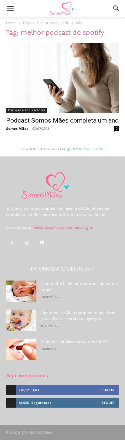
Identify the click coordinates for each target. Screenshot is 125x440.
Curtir (108, 390)
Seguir (108, 402)
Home (11, 22)
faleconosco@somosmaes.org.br (62, 227)
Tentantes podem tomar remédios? (74, 341)
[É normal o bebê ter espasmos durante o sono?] (21, 291)
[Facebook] (12, 243)
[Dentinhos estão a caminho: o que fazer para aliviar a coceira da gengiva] (21, 320)
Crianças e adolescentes (27, 110)
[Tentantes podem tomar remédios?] (21, 349)
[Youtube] (42, 243)
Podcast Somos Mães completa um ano (62, 120)
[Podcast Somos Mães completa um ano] (62, 78)
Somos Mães (17, 128)
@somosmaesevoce (86, 149)
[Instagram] (27, 243)
